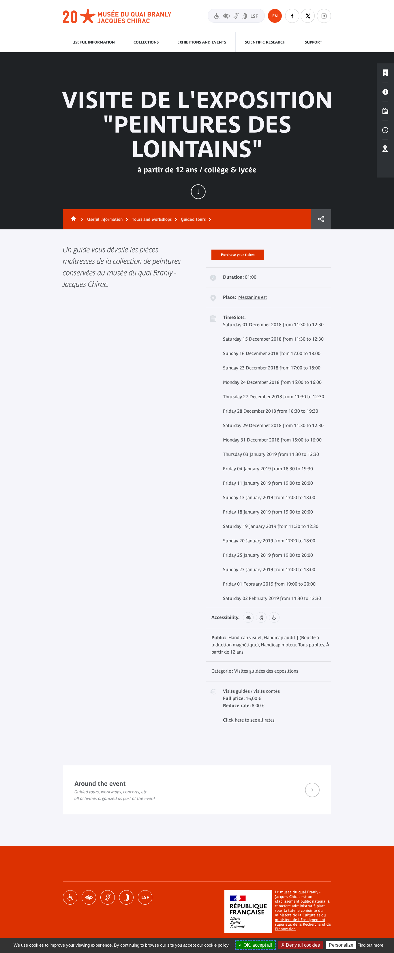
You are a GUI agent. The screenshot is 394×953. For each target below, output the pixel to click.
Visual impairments (89, 897)
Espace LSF (145, 897)
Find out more (370, 945)
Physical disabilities (70, 897)
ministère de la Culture (295, 915)
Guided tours (193, 219)
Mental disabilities (126, 897)
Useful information (93, 42)
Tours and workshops (152, 219)
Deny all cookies (302, 945)
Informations (385, 91)
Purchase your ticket (237, 253)
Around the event (197, 789)
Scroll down (198, 191)
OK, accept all (257, 945)
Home (72, 219)
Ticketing (385, 72)
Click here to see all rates (249, 719)
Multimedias (385, 129)
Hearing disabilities (107, 897)
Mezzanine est (252, 297)
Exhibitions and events (201, 42)
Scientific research (265, 42)
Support (313, 42)
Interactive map (385, 148)
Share (321, 219)
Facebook (292, 16)
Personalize (341, 945)
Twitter (308, 16)
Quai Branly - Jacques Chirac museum (117, 16)
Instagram (324, 16)
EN (275, 16)
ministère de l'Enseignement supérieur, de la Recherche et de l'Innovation (303, 924)
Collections (146, 42)
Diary (385, 110)
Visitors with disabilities (236, 16)
